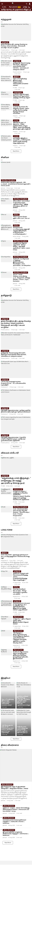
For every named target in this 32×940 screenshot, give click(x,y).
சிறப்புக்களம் (13, 7)
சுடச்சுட (4, 7)
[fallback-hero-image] (16, 32)
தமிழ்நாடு (26, 7)
